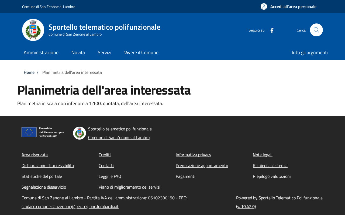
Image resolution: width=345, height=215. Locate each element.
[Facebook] (269, 29)
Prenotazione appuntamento (202, 165)
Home (29, 72)
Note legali (262, 154)
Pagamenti (185, 176)
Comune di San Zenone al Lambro (48, 6)
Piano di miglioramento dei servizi (129, 187)
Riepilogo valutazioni (272, 176)
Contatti (106, 165)
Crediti (105, 154)
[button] (288, 6)
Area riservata (35, 154)
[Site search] (316, 29)
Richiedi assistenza (270, 165)
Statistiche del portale (42, 176)
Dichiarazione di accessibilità (48, 165)
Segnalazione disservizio (44, 187)
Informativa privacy (193, 154)
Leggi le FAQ (110, 176)
